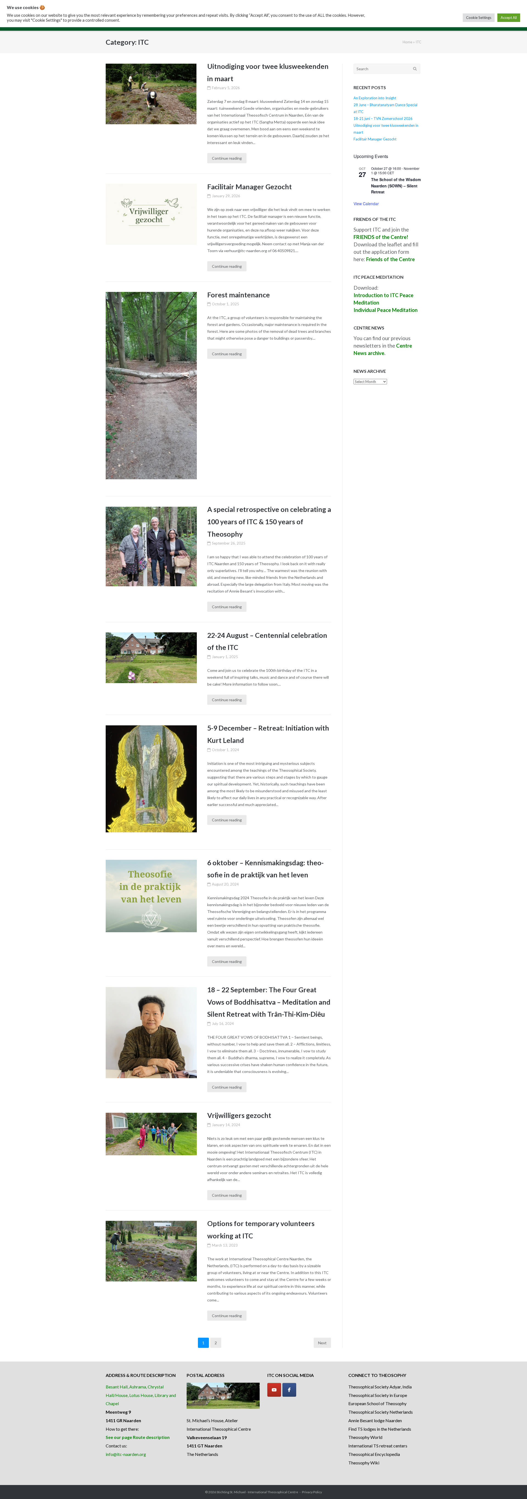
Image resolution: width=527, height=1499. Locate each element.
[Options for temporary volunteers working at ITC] (151, 1251)
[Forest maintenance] (151, 385)
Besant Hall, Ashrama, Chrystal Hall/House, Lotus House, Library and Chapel (141, 1395)
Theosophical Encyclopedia (374, 1454)
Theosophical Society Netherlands (380, 1412)
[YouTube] (274, 1390)
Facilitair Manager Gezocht (249, 186)
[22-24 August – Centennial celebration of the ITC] (151, 657)
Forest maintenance (238, 295)
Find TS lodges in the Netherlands (379, 1429)
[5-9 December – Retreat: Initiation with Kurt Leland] (151, 778)
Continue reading (227, 158)
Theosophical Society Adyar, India (380, 1386)
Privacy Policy (312, 1492)
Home (407, 42)
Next (322, 1342)
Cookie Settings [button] (478, 17)
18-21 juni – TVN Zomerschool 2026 (383, 118)
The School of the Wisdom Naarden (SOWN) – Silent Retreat (396, 186)
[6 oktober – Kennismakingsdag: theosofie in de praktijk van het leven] (151, 896)
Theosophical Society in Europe (377, 1395)
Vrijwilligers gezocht (239, 1115)
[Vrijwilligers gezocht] (151, 1134)
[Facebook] (289, 1390)
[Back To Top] (513, 1486)
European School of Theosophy (377, 1403)
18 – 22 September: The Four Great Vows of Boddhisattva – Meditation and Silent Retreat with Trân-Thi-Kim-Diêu (268, 1001)
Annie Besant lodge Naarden (375, 1420)
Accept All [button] (509, 17)
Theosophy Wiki (363, 1462)
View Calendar (366, 203)
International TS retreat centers (377, 1445)
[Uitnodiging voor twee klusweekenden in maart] (151, 94)
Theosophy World (365, 1437)
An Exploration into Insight (375, 98)
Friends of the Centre (390, 259)
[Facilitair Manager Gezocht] (151, 214)
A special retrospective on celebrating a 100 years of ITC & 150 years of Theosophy (269, 521)
